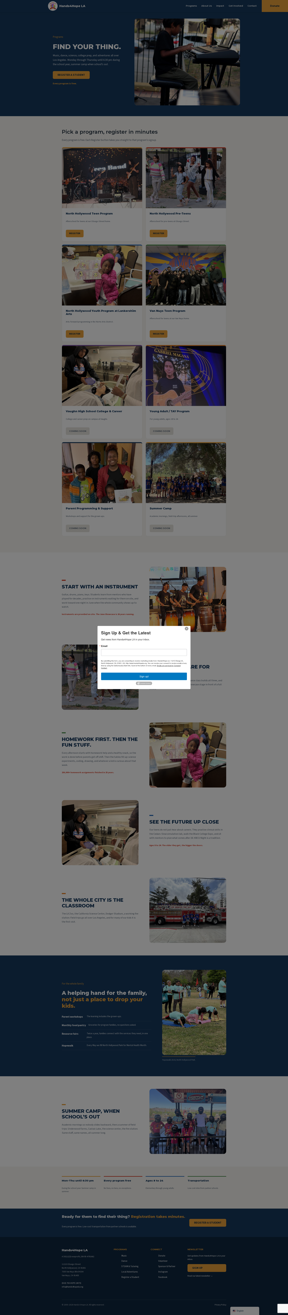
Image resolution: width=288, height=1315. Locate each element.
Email (104, 646)
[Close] (187, 628)
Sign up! (144, 676)
